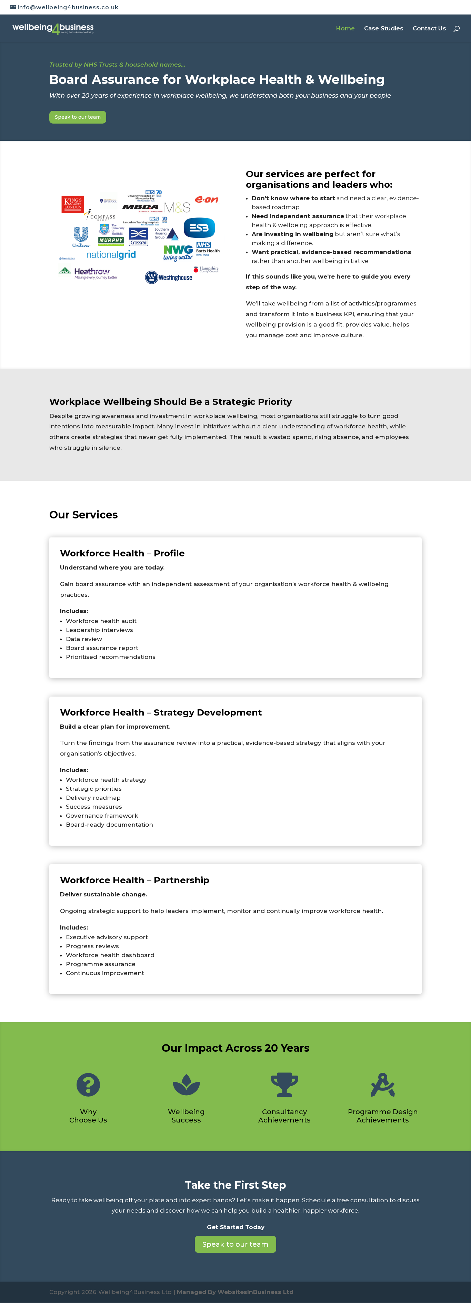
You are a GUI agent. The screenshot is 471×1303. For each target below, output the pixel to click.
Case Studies (383, 29)
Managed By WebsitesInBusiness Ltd (235, 1292)
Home (345, 29)
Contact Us (429, 29)
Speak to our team (78, 117)
